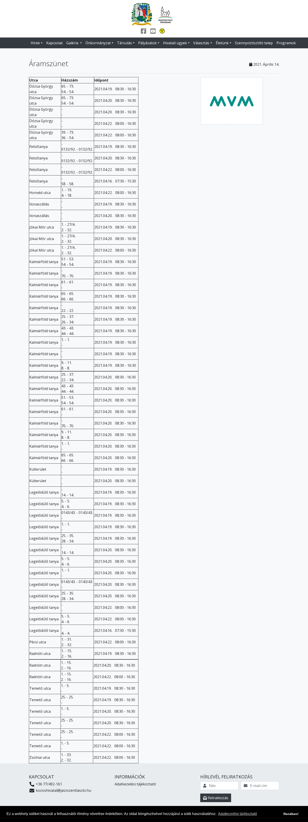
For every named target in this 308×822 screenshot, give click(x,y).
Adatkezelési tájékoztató (135, 784)
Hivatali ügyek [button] (175, 42)
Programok (286, 42)
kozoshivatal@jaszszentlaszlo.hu (63, 790)
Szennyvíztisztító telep (254, 42)
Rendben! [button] (291, 814)
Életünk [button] (222, 42)
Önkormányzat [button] (98, 42)
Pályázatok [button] (147, 42)
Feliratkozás (217, 797)
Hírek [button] (35, 42)
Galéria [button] (72, 42)
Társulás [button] (124, 42)
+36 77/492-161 (48, 784)
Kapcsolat (54, 42)
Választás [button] (201, 42)
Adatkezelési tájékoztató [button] (237, 814)
